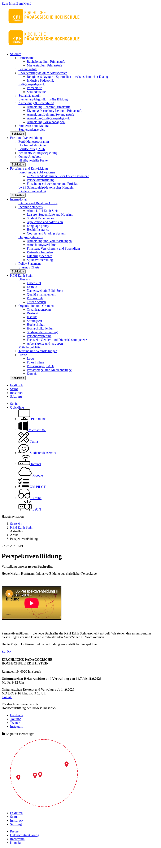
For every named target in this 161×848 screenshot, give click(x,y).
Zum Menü (23, 3)
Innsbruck (16, 393)
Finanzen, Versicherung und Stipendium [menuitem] (53, 248)
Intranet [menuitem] (35, 464)
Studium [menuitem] (15, 54)
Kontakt (7, 697)
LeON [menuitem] (36, 509)
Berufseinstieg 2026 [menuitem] (31, 149)
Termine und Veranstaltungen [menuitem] (37, 351)
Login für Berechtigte (19, 734)
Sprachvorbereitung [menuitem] (40, 260)
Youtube (15, 719)
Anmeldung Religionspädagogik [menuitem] (48, 118)
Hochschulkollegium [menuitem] (40, 328)
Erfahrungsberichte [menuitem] (39, 256)
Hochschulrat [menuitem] (35, 324)
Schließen (18, 133)
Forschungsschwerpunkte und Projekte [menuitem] (52, 183)
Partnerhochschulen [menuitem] (40, 252)
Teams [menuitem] (33, 441)
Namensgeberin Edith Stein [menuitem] (45, 290)
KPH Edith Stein (21, 527)
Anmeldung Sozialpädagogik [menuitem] (46, 122)
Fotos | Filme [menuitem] (35, 362)
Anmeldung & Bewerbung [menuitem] (36, 103)
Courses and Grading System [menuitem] (46, 233)
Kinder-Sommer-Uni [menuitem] (32, 191)
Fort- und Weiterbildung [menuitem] (26, 137)
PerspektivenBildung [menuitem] (41, 180)
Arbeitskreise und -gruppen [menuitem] (45, 343)
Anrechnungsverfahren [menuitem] (42, 244)
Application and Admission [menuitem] (45, 222)
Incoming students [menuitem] (30, 207)
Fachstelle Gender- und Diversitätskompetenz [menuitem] (57, 339)
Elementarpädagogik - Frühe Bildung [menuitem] (43, 99)
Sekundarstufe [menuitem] (27, 69)
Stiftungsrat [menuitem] (34, 321)
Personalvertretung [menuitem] (39, 336)
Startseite (16, 523)
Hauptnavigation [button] (13, 516)
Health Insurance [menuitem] (38, 229)
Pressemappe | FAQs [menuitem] (40, 366)
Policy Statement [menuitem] (29, 263)
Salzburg (16, 396)
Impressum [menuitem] (17, 839)
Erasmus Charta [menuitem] (28, 267)
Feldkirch (16, 385)
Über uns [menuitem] (24, 279)
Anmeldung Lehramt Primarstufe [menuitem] (48, 107)
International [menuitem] (18, 199)
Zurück (6, 651)
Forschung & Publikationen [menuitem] (36, 172)
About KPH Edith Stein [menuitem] (42, 210)
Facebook (16, 715)
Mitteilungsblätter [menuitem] (30, 347)
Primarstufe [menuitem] (26, 58)
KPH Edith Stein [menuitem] (21, 275)
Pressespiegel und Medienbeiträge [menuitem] (49, 370)
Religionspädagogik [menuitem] (31, 84)
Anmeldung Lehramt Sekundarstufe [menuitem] (50, 114)
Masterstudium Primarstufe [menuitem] (44, 65)
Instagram (16, 726)
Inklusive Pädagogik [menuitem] (40, 80)
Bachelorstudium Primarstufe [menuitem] (46, 61)
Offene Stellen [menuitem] (36, 302)
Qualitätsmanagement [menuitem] (41, 294)
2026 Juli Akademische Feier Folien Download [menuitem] (58, 176)
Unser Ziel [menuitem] (34, 283)
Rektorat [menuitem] (32, 313)
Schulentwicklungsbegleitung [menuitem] (37, 153)
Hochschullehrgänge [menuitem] (32, 145)
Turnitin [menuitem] (36, 498)
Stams (14, 389)
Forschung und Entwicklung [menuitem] (29, 168)
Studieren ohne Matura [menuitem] (33, 126)
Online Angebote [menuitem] (29, 156)
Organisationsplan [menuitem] (39, 309)
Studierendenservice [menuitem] (31, 129)
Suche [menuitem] (14, 403)
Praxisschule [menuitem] (35, 298)
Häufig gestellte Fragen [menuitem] (33, 160)
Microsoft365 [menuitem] (37, 430)
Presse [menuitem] (22, 355)
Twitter (14, 722)
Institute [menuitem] (32, 317)
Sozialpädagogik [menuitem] (29, 95)
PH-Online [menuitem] (37, 419)
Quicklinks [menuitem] (17, 407)
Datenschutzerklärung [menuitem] (24, 835)
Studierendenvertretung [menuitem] (42, 332)
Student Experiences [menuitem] (40, 218)
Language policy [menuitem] (38, 226)
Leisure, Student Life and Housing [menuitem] (50, 214)
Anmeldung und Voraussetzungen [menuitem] (49, 241)
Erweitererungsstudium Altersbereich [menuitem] (42, 73)
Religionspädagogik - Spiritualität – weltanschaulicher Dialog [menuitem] (67, 76)
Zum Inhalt (9, 3)
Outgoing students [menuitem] (30, 237)
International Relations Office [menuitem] (37, 203)
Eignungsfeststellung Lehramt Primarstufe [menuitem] (54, 110)
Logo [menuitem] (30, 358)
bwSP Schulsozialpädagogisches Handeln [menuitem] (46, 187)
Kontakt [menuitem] (32, 373)
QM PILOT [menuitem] (37, 486)
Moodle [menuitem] (37, 475)
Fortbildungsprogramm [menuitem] (33, 141)
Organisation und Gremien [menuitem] (36, 305)
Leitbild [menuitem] (32, 287)
